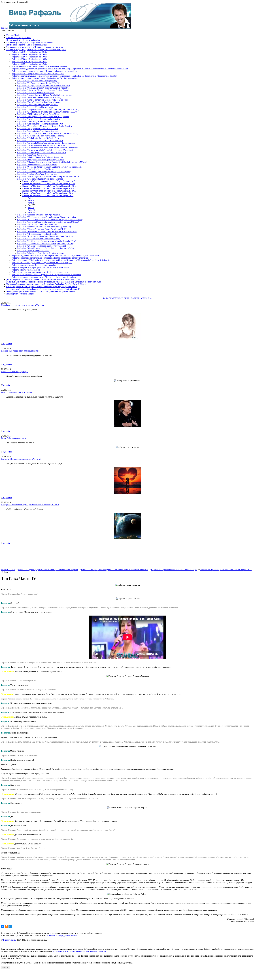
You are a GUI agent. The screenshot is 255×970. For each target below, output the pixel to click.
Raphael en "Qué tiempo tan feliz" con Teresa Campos (40, 179)
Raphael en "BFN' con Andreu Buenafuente (35, 93)
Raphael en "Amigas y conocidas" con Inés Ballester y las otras (43, 85)
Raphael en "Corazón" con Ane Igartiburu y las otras (39, 102)
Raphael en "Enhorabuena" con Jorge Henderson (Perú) (40, 124)
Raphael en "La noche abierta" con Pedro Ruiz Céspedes (41, 145)
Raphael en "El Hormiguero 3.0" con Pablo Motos (38, 114)
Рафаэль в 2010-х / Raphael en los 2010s (29, 52)
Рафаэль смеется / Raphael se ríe (26, 270)
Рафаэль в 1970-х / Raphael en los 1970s (29, 61)
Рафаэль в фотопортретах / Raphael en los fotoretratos (29, 42)
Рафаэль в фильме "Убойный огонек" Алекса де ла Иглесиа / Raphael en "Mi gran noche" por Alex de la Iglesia (61, 260)
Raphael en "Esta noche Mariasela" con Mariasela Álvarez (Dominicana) (47, 133)
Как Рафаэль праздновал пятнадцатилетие (20, 351)
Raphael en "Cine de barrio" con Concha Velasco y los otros (42, 100)
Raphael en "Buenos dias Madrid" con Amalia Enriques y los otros (45, 95)
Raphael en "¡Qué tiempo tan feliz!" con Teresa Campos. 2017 (48, 181)
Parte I (30, 198)
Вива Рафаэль (9, 940)
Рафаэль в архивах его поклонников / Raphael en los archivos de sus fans (44, 277)
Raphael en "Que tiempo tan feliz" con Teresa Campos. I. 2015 (48, 188)
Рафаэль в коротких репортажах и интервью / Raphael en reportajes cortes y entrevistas (50, 258)
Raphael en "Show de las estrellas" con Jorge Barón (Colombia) (44, 227)
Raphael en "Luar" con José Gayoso (32, 155)
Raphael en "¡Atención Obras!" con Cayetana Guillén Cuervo (43, 90)
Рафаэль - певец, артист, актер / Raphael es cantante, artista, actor (34, 47)
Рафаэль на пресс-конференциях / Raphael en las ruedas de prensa (40, 267)
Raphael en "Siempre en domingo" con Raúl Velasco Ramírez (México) (47, 231)
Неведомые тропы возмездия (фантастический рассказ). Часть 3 (30, 505)
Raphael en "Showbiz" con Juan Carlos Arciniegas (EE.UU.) (42, 229)
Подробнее (7, 343)
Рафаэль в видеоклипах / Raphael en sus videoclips (34, 265)
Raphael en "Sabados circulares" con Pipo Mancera (38, 215)
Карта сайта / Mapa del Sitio (18, 37)
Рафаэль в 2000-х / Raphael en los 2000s (29, 54)
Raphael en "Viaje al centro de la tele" (33, 251)
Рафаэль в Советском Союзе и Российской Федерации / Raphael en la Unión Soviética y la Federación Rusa (53, 282)
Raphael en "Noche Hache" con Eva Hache (35, 169)
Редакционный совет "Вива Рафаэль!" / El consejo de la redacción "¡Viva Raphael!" (43, 289)
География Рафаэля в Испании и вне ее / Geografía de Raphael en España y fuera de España (46, 284)
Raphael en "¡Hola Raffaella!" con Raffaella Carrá (38, 138)
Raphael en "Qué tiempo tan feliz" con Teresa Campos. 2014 (47, 193)
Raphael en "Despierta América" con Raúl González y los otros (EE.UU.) (48, 109)
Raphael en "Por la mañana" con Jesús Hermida (37, 174)
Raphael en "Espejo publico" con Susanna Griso (37, 128)
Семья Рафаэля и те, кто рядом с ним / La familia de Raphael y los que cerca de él (41, 286)
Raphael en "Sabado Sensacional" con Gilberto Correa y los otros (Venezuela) (49, 219)
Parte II (31, 200)
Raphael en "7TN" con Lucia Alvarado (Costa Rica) (39, 97)
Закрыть (5, 968)
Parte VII (31, 212)
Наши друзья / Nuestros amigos (20, 294)
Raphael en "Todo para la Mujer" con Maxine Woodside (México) (45, 236)
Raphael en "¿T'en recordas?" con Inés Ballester (37, 234)
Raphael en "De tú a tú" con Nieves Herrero (35, 107)
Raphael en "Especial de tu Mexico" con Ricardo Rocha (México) (44, 126)
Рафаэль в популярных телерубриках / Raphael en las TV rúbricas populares (45, 78)
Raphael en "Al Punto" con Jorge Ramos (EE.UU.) (38, 83)
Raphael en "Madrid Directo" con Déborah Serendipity (40, 157)
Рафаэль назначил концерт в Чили (16, 392)
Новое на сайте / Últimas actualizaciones (23, 40)
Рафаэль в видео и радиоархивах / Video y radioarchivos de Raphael (36, 49)
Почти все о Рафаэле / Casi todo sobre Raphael (26, 45)
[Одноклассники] (6, 926)
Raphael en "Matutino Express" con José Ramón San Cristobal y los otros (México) (52, 162)
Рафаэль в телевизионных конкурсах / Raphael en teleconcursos (40, 272)
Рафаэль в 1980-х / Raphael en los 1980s (29, 59)
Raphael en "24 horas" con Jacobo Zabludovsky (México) (41, 246)
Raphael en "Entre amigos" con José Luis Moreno (38, 121)
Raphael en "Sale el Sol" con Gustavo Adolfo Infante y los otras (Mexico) (48, 222)
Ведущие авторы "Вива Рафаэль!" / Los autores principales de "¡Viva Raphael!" (41, 291)
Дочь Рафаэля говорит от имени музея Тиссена (22, 305)
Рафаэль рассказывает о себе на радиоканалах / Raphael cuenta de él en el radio (46, 274)
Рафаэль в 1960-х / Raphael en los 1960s (29, 64)
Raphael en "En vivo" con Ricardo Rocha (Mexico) (38, 119)
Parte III (31, 203)
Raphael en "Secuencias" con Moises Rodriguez (37, 224)
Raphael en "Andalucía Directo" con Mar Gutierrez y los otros (43, 88)
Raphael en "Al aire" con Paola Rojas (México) (37, 81)
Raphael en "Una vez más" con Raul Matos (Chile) (38, 239)
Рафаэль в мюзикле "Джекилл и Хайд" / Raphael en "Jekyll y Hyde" (42, 262)
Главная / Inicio (13, 35)
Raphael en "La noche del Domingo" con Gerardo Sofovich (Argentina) (47, 148)
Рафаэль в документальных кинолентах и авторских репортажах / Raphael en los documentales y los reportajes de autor (64, 76)
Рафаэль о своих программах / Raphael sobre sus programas (38, 73)
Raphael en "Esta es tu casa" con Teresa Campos (37, 131)
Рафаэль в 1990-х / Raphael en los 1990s (29, 57)
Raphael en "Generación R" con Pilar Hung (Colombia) (40, 136)
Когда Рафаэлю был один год (14, 438)
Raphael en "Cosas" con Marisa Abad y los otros (37, 104)
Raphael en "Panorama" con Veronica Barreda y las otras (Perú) (44, 172)
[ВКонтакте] (2, 926)
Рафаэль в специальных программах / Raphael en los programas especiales (44, 71)
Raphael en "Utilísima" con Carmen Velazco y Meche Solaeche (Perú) (46, 241)
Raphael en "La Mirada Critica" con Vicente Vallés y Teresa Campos (46, 143)
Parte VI (31, 210)
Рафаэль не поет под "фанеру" (14, 371)
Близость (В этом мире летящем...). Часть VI (21, 459)
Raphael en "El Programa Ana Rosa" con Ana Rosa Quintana (43, 116)
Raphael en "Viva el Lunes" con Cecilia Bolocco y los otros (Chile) (45, 248)
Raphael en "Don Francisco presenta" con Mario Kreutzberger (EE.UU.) (47, 112)
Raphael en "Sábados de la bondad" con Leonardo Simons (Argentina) (46, 217)
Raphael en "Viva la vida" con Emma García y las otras (40, 253)
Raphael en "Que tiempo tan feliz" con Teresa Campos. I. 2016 (48, 183)
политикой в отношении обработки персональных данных (79, 951)
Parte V (31, 207)
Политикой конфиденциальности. (62, 935)
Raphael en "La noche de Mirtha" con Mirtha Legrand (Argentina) (45, 150)
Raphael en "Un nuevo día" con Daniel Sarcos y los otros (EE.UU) (45, 243)
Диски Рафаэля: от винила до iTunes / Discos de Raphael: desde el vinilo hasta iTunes (43, 279)
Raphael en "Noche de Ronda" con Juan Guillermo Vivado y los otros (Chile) (49, 167)
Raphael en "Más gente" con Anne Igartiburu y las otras (40, 160)
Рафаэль (4, 28)
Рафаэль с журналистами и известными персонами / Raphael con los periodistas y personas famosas (55, 255)
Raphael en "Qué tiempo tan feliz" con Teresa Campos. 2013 (47, 195)
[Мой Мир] (10, 926)
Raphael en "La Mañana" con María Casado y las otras (40, 140)
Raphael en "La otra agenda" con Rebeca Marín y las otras (41, 152)
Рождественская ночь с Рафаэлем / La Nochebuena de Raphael (39, 66)
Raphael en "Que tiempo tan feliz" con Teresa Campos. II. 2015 (49, 191)
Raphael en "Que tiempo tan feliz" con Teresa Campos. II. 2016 (49, 186)
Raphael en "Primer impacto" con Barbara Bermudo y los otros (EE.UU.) (48, 176)
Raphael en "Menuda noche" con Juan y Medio (37, 164)
